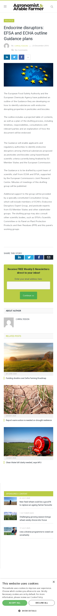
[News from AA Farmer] (28, 6)
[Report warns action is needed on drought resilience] (28, 401)
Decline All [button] (42, 603)
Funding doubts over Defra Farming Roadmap (26, 378)
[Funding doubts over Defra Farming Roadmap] (28, 359)
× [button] (53, 582)
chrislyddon (21, 45)
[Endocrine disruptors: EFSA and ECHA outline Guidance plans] (28, 75)
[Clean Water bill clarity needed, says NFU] (28, 443)
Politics (9, 20)
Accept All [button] (15, 603)
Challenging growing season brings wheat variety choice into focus (35, 518)
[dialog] (28, 597)
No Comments (21, 50)
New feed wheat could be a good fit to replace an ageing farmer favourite (36, 503)
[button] (28, 611)
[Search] (52, 6)
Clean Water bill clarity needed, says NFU (23, 462)
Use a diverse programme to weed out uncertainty (36, 533)
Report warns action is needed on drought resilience (29, 420)
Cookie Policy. (37, 597)
